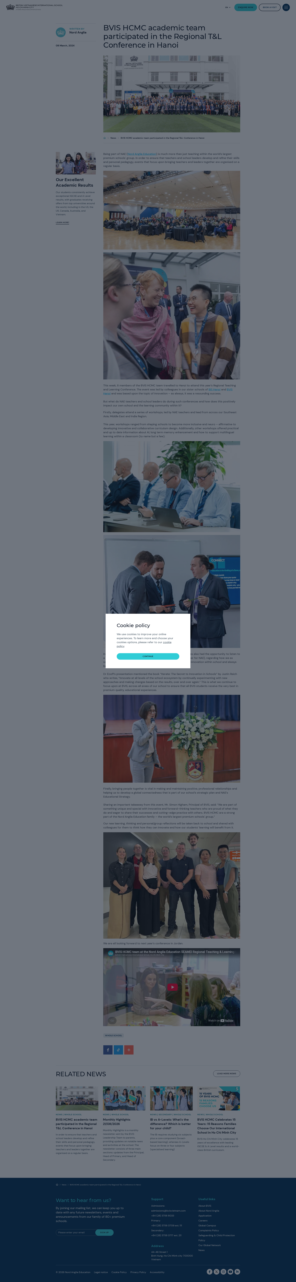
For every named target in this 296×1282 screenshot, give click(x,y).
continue (148, 656)
